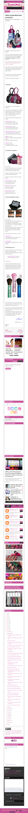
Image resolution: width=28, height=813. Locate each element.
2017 (7, 616)
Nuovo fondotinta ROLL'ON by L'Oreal (14, 658)
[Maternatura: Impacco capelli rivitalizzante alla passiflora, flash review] (8, 486)
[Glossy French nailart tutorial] (14, 562)
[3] (12, 355)
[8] (17, 355)
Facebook (20, 361)
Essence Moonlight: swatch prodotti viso (14, 656)
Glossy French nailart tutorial (11, 565)
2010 (7, 628)
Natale (13, 19)
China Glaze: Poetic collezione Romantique (15, 653)
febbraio (8, 720)
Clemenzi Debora (13, 730)
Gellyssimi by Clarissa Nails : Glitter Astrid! (14, 665)
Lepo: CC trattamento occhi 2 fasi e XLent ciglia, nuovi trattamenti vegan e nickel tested (16, 492)
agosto (8, 710)
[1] (10, 355)
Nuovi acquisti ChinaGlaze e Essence (14, 686)
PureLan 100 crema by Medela (12, 694)
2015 (7, 620)
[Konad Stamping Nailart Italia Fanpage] (9, 748)
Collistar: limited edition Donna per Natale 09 (13, 16)
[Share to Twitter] (10, 339)
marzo (8, 718)
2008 (7, 724)
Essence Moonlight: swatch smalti (13, 654)
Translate (13, 420)
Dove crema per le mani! (11, 667)
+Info (20, 810)
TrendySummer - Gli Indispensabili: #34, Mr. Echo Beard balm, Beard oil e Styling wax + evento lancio (16, 499)
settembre (9, 708)
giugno (8, 713)
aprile (8, 717)
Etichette (20, 505)
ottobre (8, 707)
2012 (7, 625)
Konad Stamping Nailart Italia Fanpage (11, 746)
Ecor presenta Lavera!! (11, 640)
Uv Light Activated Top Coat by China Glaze (15, 645)
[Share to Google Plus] (12, 339)
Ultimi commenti (8, 506)
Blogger (15, 361)
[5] (14, 355)
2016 (7, 618)
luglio (8, 712)
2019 (7, 613)
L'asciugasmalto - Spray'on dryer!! (13, 693)
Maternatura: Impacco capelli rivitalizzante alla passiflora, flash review (16, 486)
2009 (7, 630)
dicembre (9, 631)
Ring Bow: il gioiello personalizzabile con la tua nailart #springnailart (13, 552)
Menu (5, 2)
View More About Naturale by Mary (14, 501)
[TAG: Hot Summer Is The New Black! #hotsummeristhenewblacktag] (9, 343)
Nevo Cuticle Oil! (10, 651)
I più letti (14, 505)
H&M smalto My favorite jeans (12, 685)
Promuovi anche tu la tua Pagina (10, 764)
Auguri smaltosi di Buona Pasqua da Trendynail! (17, 350)
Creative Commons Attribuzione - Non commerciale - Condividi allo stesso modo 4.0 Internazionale (13, 733)
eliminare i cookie (12, 812)
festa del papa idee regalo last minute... (13, 516)
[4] (13, 355)
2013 (7, 623)
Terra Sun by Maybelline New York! (13, 646)
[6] (15, 355)
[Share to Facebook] (9, 339)
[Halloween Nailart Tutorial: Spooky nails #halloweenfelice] (14, 573)
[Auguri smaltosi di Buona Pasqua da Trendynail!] (18, 343)
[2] (11, 355)
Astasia (21, 322)
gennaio (8, 722)
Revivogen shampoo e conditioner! (13, 669)
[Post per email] (6, 326)
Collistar (10, 19)
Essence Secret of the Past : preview (13, 705)
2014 (7, 621)
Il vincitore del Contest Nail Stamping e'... (14, 688)
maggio (8, 715)
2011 (7, 626)
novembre (9, 633)
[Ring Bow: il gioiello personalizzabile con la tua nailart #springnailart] (14, 550)
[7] (16, 355)
